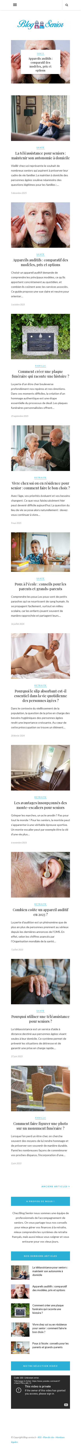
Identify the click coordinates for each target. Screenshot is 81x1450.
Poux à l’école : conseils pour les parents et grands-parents (40, 586)
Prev (16, 62)
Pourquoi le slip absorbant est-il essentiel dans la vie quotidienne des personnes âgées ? (40, 696)
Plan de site (48, 1437)
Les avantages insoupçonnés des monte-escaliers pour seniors (40, 805)
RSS (39, 1437)
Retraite (40, 477)
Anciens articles (54, 1186)
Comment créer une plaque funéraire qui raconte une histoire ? (40, 374)
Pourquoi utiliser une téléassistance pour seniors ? (40, 1019)
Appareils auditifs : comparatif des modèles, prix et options (40, 64)
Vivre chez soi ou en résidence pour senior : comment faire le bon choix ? (40, 485)
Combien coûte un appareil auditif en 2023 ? (40, 912)
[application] (40, 1392)
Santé (40, 53)
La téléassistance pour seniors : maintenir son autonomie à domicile (40, 155)
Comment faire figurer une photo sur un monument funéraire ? (40, 1126)
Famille (40, 366)
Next (65, 62)
